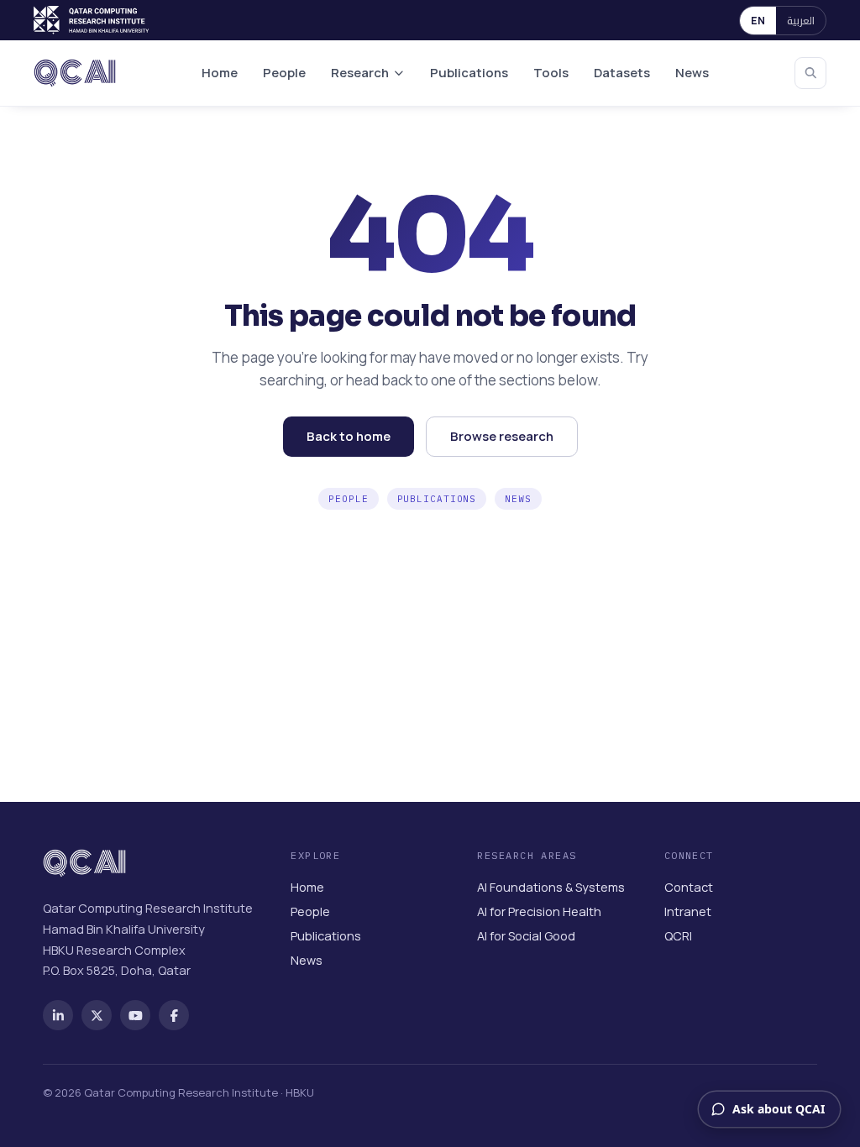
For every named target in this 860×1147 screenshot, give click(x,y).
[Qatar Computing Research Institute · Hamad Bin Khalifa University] (93, 20)
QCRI (678, 936)
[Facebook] (174, 1015)
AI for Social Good (526, 936)
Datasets (622, 72)
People (284, 72)
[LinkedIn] (58, 1015)
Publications (469, 72)
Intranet (687, 911)
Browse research (501, 436)
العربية (801, 20)
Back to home (349, 436)
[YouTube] (135, 1015)
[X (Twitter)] (96, 1015)
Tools (551, 72)
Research (360, 72)
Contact (688, 887)
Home (220, 72)
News (692, 72)
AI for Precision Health (539, 911)
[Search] (810, 73)
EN (758, 20)
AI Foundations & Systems (551, 887)
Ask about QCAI (778, 1109)
